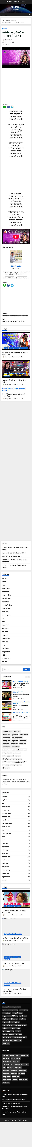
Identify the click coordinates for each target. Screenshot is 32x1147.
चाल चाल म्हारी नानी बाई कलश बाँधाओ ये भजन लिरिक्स (14, 381)
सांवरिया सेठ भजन (7, 762)
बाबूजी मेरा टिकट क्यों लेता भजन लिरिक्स (11, 556)
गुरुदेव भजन (15, 735)
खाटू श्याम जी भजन (6, 595)
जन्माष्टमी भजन (6, 738)
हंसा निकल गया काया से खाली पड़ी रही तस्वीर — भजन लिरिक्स (15, 353)
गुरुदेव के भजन (6, 735)
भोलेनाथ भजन (14, 744)
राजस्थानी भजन (24, 348)
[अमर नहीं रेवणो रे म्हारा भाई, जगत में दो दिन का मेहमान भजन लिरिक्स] (16, 978)
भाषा (19, 348)
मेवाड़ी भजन (24, 373)
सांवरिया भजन (5, 655)
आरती (3, 585)
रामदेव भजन (5, 645)
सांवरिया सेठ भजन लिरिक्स (20, 762)
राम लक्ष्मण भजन (16, 753)
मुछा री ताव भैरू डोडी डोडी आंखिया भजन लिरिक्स (13, 553)
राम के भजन (5, 642)
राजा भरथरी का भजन (8, 750)
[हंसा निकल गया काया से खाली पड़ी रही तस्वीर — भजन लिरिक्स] (16, 341)
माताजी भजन (23, 744)
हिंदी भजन (4, 662)
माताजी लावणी (6, 747)
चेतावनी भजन (11, 348)
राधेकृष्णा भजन (6, 753)
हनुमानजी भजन (17, 765)
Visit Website (9, 278)
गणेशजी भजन (17, 732)
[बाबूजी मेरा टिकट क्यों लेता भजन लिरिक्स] (16, 952)
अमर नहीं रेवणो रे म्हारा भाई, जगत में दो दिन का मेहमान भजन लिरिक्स (6, 716)
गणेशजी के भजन (6, 598)
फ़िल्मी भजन (5, 612)
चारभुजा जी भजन (24, 735)
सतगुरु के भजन (6, 652)
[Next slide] (28, 677)
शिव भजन (18, 756)
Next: (13, 320)
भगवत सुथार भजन (6, 615)
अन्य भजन (5, 28)
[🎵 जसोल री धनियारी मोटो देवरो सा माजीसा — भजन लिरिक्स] (16, 899)
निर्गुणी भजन (15, 741)
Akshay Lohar (8, 40)
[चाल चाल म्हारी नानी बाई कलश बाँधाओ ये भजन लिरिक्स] (16, 369)
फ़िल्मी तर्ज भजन (6, 608)
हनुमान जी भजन (6, 658)
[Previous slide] (26, 677)
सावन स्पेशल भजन (7, 765)
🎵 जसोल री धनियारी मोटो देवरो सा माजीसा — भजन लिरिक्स (6, 684)
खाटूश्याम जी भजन (7, 732)
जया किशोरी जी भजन (7, 605)
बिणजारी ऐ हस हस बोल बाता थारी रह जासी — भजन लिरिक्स (14, 395)
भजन (16, 348)
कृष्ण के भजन (11, 373)
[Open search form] (29, 14)
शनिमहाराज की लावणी (8, 756)
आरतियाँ (4, 582)
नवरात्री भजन (6, 741)
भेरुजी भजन (5, 625)
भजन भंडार (16, 6)
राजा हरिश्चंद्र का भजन (20, 750)
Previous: (15, 315)
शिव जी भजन (5, 648)
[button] (2, 14)
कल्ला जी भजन (6, 588)
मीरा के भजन (5, 632)
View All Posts (22, 278)
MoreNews (14, 1120)
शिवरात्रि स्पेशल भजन (8, 759)
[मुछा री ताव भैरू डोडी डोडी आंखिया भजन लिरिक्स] (16, 927)
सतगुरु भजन (19, 759)
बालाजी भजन (23, 741)
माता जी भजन (5, 628)
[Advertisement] (16, 86)
